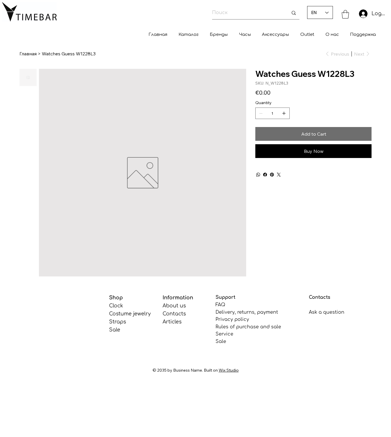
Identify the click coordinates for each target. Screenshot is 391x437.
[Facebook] (265, 174)
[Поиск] (293, 13)
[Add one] (284, 113)
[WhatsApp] (258, 174)
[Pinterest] (272, 174)
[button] (345, 14)
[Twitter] (279, 174)
